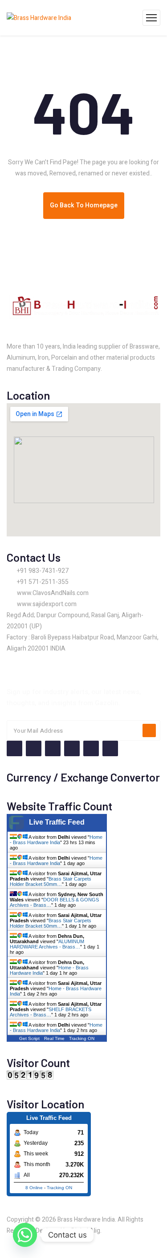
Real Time (54, 1038)
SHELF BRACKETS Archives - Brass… (50, 1012)
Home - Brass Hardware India (56, 839)
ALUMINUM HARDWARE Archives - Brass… (47, 944)
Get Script (29, 1038)
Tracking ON (81, 1038)
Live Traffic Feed (57, 822)
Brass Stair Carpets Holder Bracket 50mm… (50, 881)
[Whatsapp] (25, 1235)
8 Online (34, 1187)
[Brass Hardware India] (39, 18)
